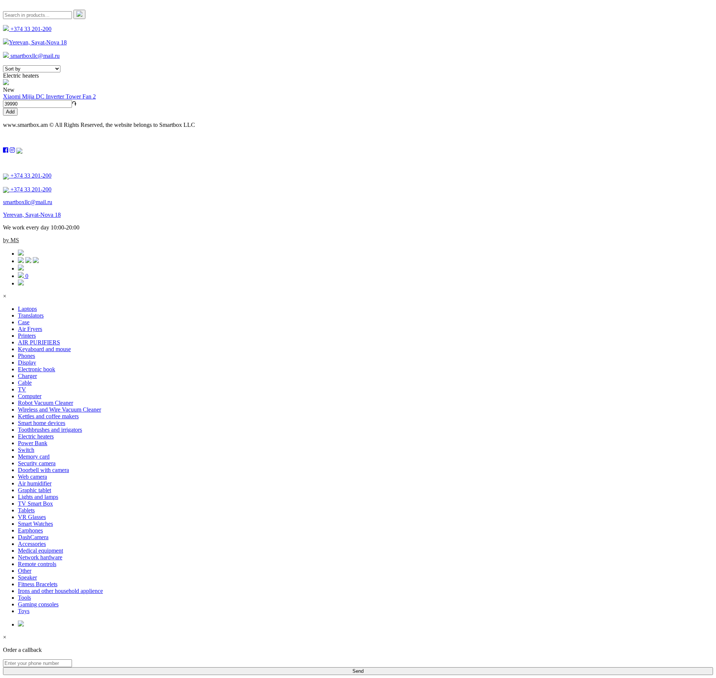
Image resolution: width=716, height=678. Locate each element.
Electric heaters (36, 436)
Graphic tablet (34, 490)
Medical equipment (40, 550)
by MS (11, 240)
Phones (26, 356)
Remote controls (37, 564)
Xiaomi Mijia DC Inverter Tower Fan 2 (49, 96)
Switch (26, 450)
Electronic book (36, 369)
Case (23, 322)
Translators (31, 315)
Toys (23, 611)
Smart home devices (41, 423)
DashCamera (33, 537)
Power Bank (32, 443)
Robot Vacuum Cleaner (45, 403)
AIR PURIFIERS (39, 342)
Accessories (32, 544)
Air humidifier (34, 483)
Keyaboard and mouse (44, 349)
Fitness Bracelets (37, 584)
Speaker (27, 577)
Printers (27, 335)
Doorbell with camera (43, 470)
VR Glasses (32, 517)
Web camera (32, 477)
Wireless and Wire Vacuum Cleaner (59, 409)
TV (22, 389)
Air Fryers (30, 329)
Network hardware (40, 557)
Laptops (27, 309)
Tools (24, 597)
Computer (29, 396)
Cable (25, 382)
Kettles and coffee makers (48, 416)
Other (24, 571)
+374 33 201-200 (30, 29)
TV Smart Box (35, 503)
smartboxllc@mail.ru (34, 56)
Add (10, 112)
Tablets (26, 510)
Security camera (37, 463)
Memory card (34, 456)
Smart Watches (35, 524)
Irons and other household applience (60, 591)
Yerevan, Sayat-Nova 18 (38, 42)
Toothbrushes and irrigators (50, 430)
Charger (27, 376)
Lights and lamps (38, 497)
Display (27, 362)
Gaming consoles (38, 604)
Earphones (30, 530)
